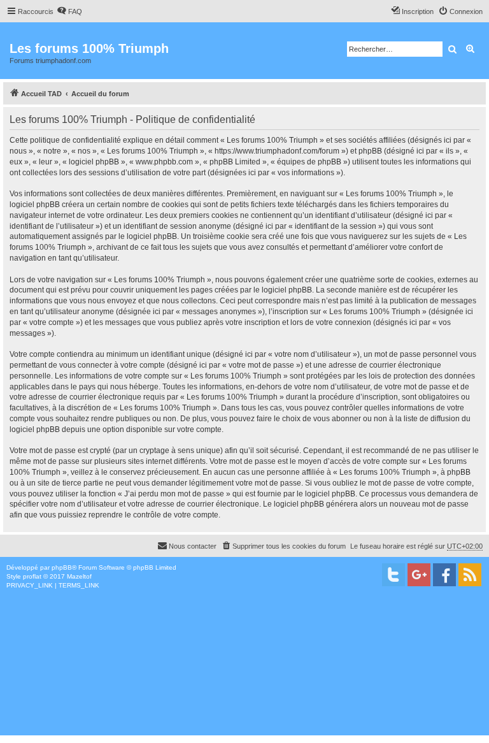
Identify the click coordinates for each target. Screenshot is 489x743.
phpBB (62, 567)
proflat (32, 576)
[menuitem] (69, 11)
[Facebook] (444, 574)
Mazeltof (79, 576)
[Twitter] (393, 574)
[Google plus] (419, 574)
